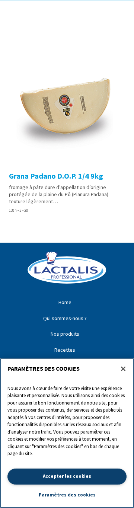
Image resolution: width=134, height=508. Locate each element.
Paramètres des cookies (67, 495)
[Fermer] (123, 369)
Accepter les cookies (67, 476)
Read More (67, 133)
